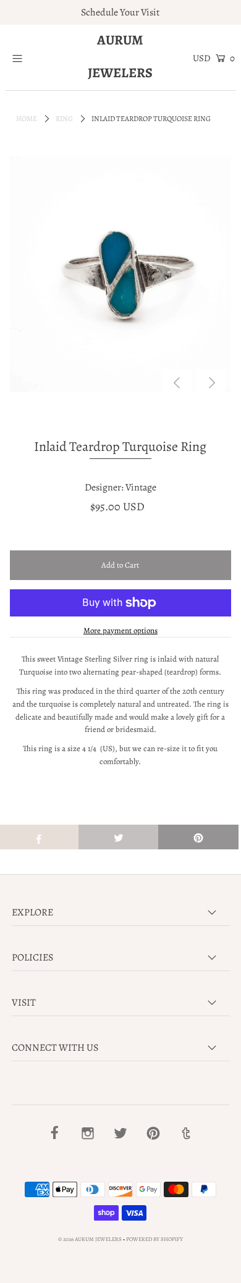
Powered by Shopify (154, 1239)
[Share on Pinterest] (198, 837)
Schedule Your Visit (120, 12)
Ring (64, 119)
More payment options (120, 630)
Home (26, 119)
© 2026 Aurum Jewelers (90, 1239)
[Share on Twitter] (118, 837)
